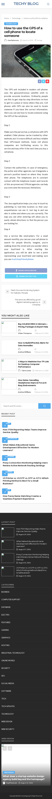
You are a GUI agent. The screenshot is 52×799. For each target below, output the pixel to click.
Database (6, 607)
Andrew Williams (24, 352)
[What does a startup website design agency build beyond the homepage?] (26, 765)
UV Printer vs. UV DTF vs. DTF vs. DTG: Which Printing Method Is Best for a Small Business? (26, 481)
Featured (5, 622)
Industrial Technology (12, 653)
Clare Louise (26, 370)
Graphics (5, 638)
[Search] (48, 4)
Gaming (5, 630)
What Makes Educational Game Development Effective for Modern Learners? (21, 448)
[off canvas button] (3, 4)
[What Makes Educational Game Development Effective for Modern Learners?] (7, 545)
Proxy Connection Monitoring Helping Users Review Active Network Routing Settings (25, 464)
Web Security (7, 729)
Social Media (7, 683)
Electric (5, 615)
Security (5, 668)
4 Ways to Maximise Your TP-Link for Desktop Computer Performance (33, 364)
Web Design (6, 721)
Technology (11, 24)
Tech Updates (11, 438)
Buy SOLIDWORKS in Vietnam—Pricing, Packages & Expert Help (33, 325)
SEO (3, 676)
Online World (8, 660)
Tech (8, 423)
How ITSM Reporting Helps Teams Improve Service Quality (24, 431)
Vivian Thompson (25, 333)
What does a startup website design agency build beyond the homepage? (24, 778)
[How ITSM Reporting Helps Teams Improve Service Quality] (7, 532)
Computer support (10, 599)
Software (10, 456)
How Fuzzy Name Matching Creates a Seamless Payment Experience (22, 497)
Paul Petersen (11, 783)
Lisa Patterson (13, 40)
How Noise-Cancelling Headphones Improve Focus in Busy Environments (32, 383)
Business (9, 472)
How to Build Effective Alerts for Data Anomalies (33, 344)
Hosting (5, 645)
